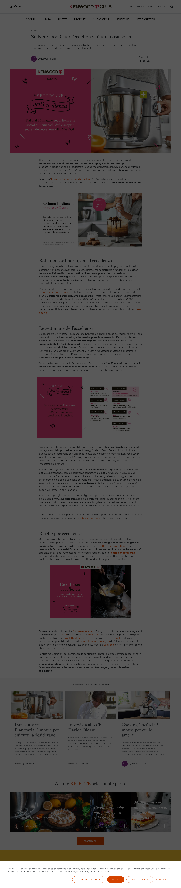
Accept (115, 880)
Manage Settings (140, 880)
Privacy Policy (163, 880)
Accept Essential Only (88, 880)
